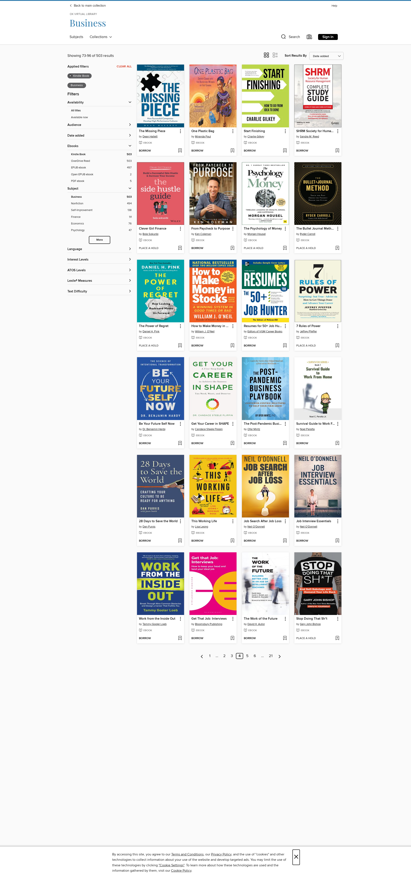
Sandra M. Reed (309, 136)
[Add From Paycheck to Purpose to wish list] (232, 248)
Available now (79, 117)
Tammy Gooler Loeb (155, 624)
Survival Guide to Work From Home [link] (315, 424)
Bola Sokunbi (150, 234)
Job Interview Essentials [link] (313, 521)
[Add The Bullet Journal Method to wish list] (337, 248)
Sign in (328, 37)
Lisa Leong (201, 526)
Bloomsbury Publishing (208, 624)
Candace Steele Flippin (209, 429)
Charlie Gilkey (255, 136)
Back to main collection (89, 6)
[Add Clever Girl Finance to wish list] (180, 248)
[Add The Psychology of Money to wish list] (284, 248)
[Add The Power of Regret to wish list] (180, 346)
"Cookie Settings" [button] (171, 865)
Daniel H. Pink (151, 331)
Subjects (76, 37)
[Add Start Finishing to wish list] (284, 151)
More (99, 240)
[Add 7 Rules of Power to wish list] (337, 346)
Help (334, 5)
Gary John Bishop (310, 624)
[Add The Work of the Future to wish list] (284, 638)
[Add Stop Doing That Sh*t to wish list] (337, 638)
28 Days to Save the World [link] (158, 521)
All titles (76, 110)
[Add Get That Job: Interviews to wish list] (232, 638)
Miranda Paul (203, 136)
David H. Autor (256, 624)
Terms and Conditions (187, 854)
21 (271, 656)
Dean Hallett (150, 136)
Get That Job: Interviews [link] (209, 619)
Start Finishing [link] (254, 131)
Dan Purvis (149, 526)
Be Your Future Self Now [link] (156, 424)
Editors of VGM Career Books (264, 331)
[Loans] (309, 38)
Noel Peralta (307, 429)
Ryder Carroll (307, 234)
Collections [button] (99, 37)
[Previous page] (202, 656)
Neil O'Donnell (256, 526)
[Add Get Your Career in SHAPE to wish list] (232, 443)
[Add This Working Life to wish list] (232, 541)
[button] (290, 38)
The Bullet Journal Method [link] (315, 229)
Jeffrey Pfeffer (308, 331)
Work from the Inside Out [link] (157, 619)
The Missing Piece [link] (152, 131)
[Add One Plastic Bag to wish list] (232, 151)
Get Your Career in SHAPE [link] (210, 424)
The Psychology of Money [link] (263, 229)
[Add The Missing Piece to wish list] (180, 151)
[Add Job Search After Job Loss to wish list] (284, 541)
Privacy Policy (221, 854)
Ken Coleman (203, 234)
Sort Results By (296, 56)
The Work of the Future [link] (260, 619)
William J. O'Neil (204, 331)
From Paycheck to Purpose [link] (210, 229)
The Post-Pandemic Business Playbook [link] (263, 424)
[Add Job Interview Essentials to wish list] (337, 541)
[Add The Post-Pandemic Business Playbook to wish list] (284, 443)
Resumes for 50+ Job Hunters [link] (263, 326)
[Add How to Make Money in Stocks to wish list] (232, 346)
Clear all (124, 66)
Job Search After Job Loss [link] (262, 521)
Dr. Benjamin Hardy (154, 429)
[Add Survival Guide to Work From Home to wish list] (337, 443)
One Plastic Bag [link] (202, 131)
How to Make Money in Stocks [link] (211, 326)
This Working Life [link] (204, 521)
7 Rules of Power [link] (308, 326)
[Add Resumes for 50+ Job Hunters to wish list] (284, 346)
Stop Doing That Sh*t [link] (311, 619)
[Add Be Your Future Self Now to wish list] (180, 443)
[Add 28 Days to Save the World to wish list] (180, 541)
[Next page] (279, 656)
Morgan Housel (256, 234)
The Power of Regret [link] (153, 326)
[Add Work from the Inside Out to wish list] (180, 638)
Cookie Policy (181, 870)
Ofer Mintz (253, 429)
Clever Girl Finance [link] (152, 229)
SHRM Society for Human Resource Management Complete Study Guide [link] (315, 131)
